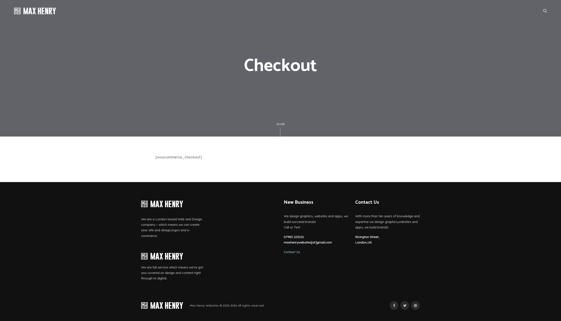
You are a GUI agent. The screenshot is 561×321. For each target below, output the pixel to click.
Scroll (280, 124)
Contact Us (292, 252)
